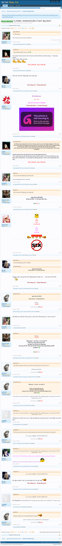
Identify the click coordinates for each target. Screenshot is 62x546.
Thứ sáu (39, 15)
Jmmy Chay (25, 44)
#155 (60, 422)
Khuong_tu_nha (19, 311)
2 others (29, 168)
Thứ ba (27, 15)
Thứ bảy (44, 15)
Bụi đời (3, 86)
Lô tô (12, 17)
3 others (29, 405)
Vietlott (19, 15)
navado (3, 59)
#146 (60, 181)
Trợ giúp (46, 542)
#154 (60, 403)
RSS (60, 542)
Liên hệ (42, 542)
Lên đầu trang (56, 542)
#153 (60, 374)
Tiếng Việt (3, 542)
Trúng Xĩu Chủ (26, 22)
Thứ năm (35, 15)
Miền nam (4, 15)
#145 (60, 165)
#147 (60, 207)
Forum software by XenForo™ (12, 544)
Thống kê (53, 15)
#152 (60, 355)
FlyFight (4, 458)
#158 (60, 486)
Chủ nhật (48, 15)
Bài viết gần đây (14, 7)
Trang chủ (51, 542)
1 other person (31, 90)
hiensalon (23, 255)
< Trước (11, 28)
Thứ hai (23, 15)
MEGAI (19, 44)
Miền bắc (9, 15)
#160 (60, 524)
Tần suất (8, 17)
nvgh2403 (4, 420)
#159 (60, 504)
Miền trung (14, 15)
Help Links (18, 5)
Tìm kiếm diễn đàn (5, 7)
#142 (60, 68)
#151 (60, 325)
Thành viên (11, 5)
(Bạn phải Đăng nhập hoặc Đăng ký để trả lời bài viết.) (50, 532)
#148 (60, 252)
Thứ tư (30, 15)
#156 (60, 441)
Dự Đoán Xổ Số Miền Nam (13, 22)
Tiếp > (33, 28)
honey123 (4, 41)
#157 (60, 463)
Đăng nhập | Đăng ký (55, 1)
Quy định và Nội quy (57, 544)
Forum (5, 5)
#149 (60, 286)
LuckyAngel (15, 44)
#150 (60, 309)
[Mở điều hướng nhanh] (59, 11)
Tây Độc (4, 106)
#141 (60, 41)
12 (30, 28)
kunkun (19, 136)
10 (26, 28)
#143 (60, 88)
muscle (14, 443)
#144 (60, 133)
